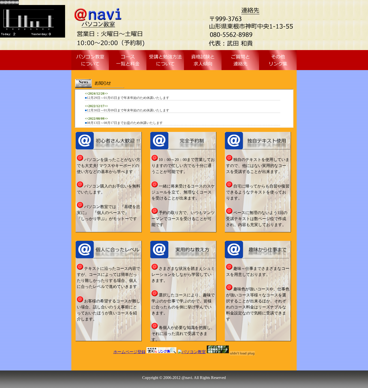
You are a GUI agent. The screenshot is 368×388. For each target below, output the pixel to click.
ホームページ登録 (129, 352)
